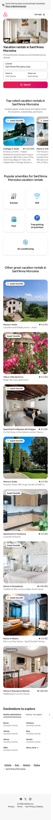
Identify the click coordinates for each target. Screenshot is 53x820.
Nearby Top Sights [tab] (34, 714)
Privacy (11, 806)
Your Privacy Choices (34, 806)
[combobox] (25, 66)
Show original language (15, 6)
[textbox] (14, 76)
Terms (19, 806)
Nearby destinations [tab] (12, 714)
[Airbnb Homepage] (5, 14)
